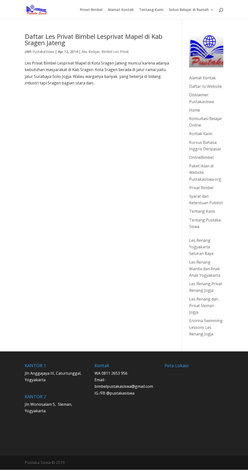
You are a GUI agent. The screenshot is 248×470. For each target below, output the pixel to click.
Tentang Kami (151, 10)
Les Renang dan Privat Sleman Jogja (203, 305)
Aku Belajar (91, 51)
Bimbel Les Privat (115, 51)
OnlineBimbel (201, 157)
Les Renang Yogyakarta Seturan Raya (201, 247)
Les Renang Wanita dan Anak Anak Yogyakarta (204, 268)
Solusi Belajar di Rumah (189, 10)
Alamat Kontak (121, 10)
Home (194, 110)
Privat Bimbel (91, 10)
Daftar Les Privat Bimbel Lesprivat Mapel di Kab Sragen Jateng (94, 39)
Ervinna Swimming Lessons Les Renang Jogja (206, 327)
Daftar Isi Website (205, 86)
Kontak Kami (200, 133)
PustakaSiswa (43, 51)
